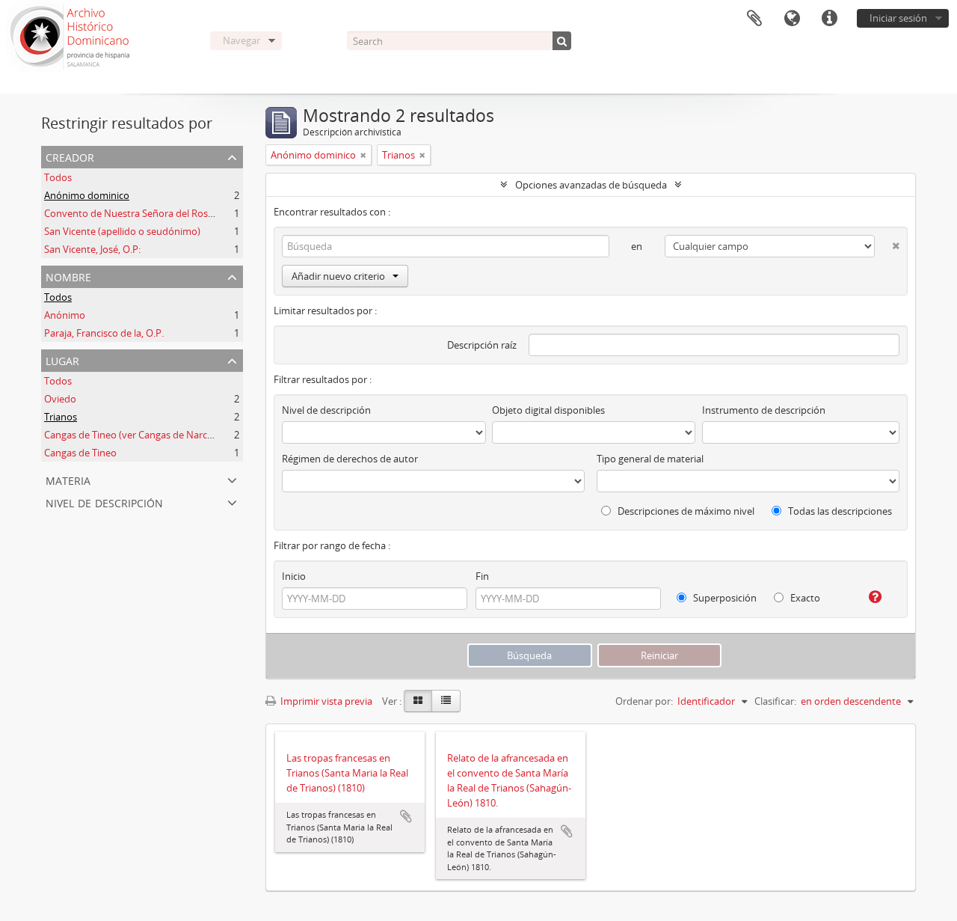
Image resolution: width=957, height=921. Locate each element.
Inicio (294, 576)
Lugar (62, 359)
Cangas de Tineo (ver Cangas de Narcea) (132, 434)
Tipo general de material (650, 458)
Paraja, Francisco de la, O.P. (104, 333)
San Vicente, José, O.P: (92, 249)
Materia (68, 479)
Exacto (804, 598)
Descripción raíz (482, 345)
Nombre (68, 276)
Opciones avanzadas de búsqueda (591, 185)
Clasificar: (775, 701)
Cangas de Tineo (80, 452)
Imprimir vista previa (325, 701)
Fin (482, 576)
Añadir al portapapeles (406, 816)
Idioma (791, 18)
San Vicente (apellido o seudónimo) (122, 231)
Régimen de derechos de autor (350, 458)
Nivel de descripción (104, 502)
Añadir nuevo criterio (338, 276)
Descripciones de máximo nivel (684, 511)
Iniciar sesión (898, 18)
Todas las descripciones (839, 511)
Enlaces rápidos (829, 18)
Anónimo (64, 315)
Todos (58, 177)
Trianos (60, 416)
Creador (70, 156)
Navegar (241, 40)
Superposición (724, 598)
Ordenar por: (644, 701)
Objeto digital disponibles (548, 410)
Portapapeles (754, 18)
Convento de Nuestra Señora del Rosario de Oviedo (158, 213)
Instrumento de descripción (763, 410)
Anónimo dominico (86, 195)
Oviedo (60, 399)
